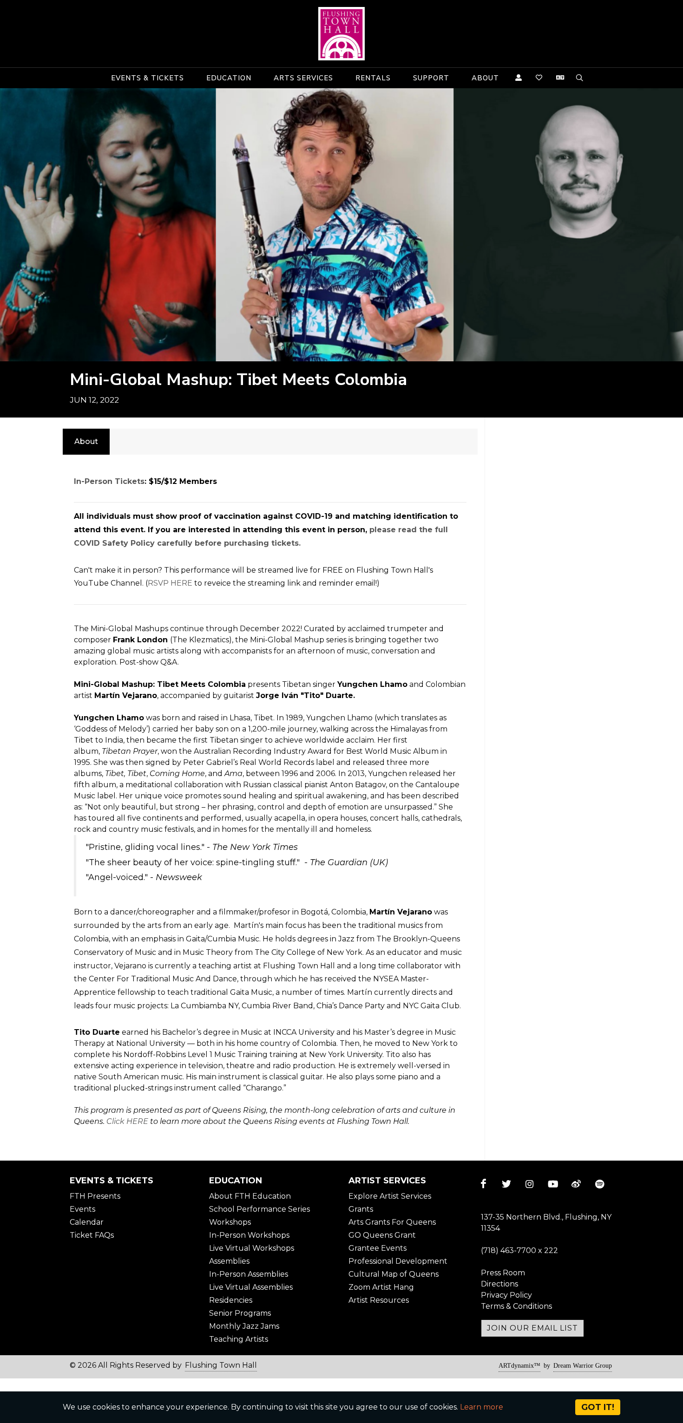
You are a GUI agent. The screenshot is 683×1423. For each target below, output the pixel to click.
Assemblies (229, 1261)
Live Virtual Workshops (251, 1248)
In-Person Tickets (109, 481)
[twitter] (506, 1184)
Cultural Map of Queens (393, 1274)
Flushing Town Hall (221, 1365)
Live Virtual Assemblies (251, 1287)
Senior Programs (240, 1313)
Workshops (230, 1222)
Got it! (597, 1407)
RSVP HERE (170, 583)
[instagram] (529, 1184)
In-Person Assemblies (248, 1274)
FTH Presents (95, 1196)
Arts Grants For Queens (392, 1222)
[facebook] (483, 1184)
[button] (147, 78)
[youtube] (553, 1184)
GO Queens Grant (382, 1235)
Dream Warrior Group (582, 1365)
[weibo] (576, 1184)
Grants (360, 1209)
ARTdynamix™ (519, 1365)
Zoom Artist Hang (381, 1287)
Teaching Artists (238, 1339)
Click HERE (127, 1121)
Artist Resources (378, 1300)
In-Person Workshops (249, 1235)
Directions (499, 1283)
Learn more (481, 1407)
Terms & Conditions (516, 1306)
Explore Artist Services (389, 1196)
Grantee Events (377, 1248)
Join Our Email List (532, 1328)
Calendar (87, 1222)
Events (82, 1209)
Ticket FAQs (92, 1235)
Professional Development (397, 1261)
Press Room (503, 1272)
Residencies (230, 1300)
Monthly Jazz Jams (244, 1326)
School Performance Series (259, 1209)
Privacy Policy (506, 1295)
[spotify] (599, 1184)
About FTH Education (250, 1196)
